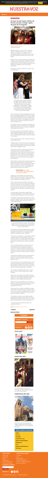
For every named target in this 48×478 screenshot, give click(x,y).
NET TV (17, 433)
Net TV (17, 457)
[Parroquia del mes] (24, 420)
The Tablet (18, 436)
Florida (22, 306)
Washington (5, 460)
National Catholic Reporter (22, 446)
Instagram (31, 327)
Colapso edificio (17, 306)
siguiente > (32, 309)
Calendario (5, 457)
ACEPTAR (40, 2)
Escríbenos (24, 315)
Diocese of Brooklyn (21, 460)
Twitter (28, 327)
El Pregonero (19, 442)
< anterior (13, 309)
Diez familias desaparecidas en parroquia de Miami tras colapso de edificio (25, 171)
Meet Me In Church (21, 463)
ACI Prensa (18, 448)
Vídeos (4, 458)
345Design (25, 474)
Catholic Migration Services (23, 461)
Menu (5, 14)
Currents (18, 435)
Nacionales (15, 18)
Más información (28, 325)
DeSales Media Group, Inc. (11, 474)
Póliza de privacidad (7, 461)
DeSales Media (19, 458)
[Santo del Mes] (24, 386)
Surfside (25, 306)
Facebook (26, 327)
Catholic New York (20, 438)
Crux (17, 444)
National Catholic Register (22, 440)
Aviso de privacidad (32, 2)
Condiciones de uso (7, 463)
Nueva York (5, 455)
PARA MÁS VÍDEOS (15, 312)
